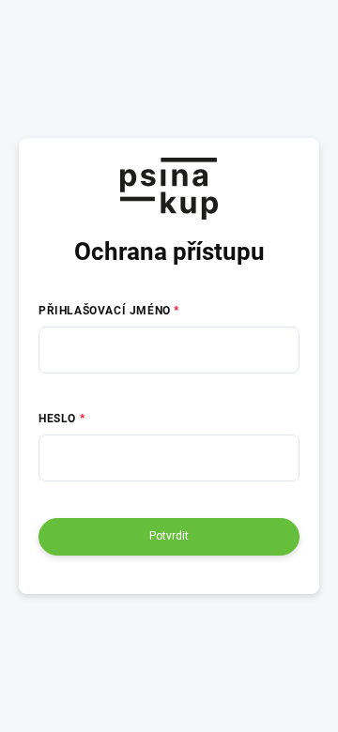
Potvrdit (169, 535)
